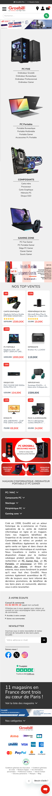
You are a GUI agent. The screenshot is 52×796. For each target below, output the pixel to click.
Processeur (26, 186)
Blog (39, 774)
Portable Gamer (26, 134)
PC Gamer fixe (30, 560)
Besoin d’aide (34, 2)
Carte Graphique (26, 189)
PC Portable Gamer (26, 245)
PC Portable (26, 124)
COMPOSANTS (26, 179)
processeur (26, 563)
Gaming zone (12, 513)
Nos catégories (13, 720)
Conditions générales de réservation (17, 768)
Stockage (10, 503)
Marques (32, 774)
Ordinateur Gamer (26, 82)
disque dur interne (16, 566)
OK (44, 640)
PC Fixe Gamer (26, 242)
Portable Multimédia (26, 131)
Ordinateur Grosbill (26, 73)
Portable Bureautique (26, 128)
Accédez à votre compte (16, 615)
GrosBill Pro (20, 2)
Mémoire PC (26, 192)
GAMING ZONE (26, 238)
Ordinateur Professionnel (26, 79)
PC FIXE (26, 69)
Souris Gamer (26, 254)
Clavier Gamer (26, 251)
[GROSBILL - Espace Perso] (43, 8)
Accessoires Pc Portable (26, 137)
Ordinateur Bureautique (26, 76)
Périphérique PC (13, 508)
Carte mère (26, 183)
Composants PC (13, 497)
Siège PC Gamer (26, 248)
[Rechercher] (46, 15)
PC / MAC (10, 492)
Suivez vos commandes (16, 618)
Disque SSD (26, 196)
